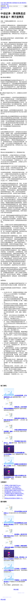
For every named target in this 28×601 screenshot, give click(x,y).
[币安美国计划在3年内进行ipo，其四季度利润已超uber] (9, 441)
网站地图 (16, 589)
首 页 (2, 2)
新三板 (19, 2)
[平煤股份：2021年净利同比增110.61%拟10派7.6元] (9, 580)
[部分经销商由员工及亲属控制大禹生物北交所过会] (9, 522)
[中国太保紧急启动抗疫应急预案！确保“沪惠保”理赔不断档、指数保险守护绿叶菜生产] (9, 429)
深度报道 (14, 2)
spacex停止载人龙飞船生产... (12, 487)
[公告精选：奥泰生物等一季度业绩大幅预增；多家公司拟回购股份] (9, 545)
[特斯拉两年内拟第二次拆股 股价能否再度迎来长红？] (9, 418)
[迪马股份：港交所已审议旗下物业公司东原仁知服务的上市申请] (9, 534)
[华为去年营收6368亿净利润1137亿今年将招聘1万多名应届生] (9, 511)
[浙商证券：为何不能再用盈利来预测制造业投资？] (9, 407)
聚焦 (10, 2)
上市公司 (3, 4)
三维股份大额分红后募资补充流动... (14, 493)
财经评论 (23, 2)
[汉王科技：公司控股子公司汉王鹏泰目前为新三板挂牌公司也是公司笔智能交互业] (9, 568)
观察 (8, 2)
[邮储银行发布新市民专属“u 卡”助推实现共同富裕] (9, 464)
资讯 (5, 2)
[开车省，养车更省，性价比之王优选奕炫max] (9, 557)
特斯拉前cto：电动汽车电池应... (13, 488)
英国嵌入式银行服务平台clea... (13, 485)
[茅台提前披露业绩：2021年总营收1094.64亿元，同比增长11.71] (9, 452)
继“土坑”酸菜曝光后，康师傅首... (14, 495)
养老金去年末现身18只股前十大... (14, 498)
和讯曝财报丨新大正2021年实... (13, 492)
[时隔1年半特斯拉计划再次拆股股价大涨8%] (9, 475)
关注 (7, 4)
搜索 (26, 6)
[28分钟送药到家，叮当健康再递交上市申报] (9, 395)
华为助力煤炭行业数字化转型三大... (14, 490)
